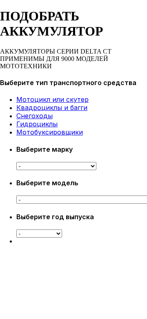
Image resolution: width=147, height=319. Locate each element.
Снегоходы (34, 116)
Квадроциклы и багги (51, 107)
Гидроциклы (37, 124)
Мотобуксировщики (49, 132)
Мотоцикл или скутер (52, 99)
